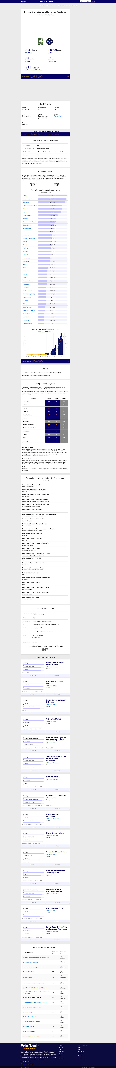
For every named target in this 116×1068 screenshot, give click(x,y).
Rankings (57, 675)
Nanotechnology (27, 297)
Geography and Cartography (29, 238)
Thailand (80, 1055)
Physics (25, 212)
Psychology (26, 248)
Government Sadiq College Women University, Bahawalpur (56, 758)
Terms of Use (84, 1067)
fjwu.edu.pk (58, 116)
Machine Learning (27, 313)
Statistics (25, 277)
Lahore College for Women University (56, 701)
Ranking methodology (27, 1064)
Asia (47, 5)
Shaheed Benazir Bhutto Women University (55, 663)
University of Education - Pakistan (55, 682)
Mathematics (26, 258)
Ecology (25, 241)
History (25, 274)
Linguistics (25, 300)
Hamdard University (30, 1031)
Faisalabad (61, 1058)
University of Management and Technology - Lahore (56, 739)
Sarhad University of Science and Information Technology (56, 928)
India (79, 1047)
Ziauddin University (29, 1026)
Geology (25, 244)
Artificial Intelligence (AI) (29, 294)
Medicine (25, 218)
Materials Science (27, 235)
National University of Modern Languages (35, 983)
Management (26, 320)
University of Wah (52, 777)
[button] (36, 183)
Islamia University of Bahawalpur (53, 815)
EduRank (51, 14)
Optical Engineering (27, 323)
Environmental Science (28, 198)
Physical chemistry (27, 290)
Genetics (25, 267)
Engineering (26, 202)
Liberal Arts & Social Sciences (30, 205)
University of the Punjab (55, 908)
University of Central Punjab (56, 852)
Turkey (79, 1058)
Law (24, 231)
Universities (41, 5)
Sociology (25, 251)
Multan (60, 1055)
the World (29, 52)
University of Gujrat (53, 719)
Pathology (25, 303)
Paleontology (26, 284)
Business (25, 264)
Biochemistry (26, 261)
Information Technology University (33, 1007)
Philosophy (25, 254)
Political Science (27, 228)
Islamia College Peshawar (55, 833)
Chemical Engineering (28, 280)
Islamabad (61, 1051)
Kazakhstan (81, 1051)
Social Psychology (27, 307)
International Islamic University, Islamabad (54, 890)
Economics (25, 271)
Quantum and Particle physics (30, 221)
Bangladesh (81, 1053)
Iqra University (28, 1012)
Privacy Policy (92, 1067)
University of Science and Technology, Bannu (55, 872)
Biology (25, 195)
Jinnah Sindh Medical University (32, 1021)
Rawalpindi (57, 5)
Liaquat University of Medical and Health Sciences (37, 957)
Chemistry (25, 208)
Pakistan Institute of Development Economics (36, 987)
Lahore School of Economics (32, 1036)
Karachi (61, 1047)
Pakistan (52, 5)
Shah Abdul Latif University (56, 795)
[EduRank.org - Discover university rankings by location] (24, 1)
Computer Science (27, 215)
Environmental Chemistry (34, 70)
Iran (79, 1049)
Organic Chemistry (27, 225)
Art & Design (26, 317)
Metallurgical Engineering (29, 310)
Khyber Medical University (31, 962)
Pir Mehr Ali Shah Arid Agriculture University (36, 967)
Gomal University (29, 977)
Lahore (60, 1049)
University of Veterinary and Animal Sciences (36, 1002)
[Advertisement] (32, 27)
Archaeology (26, 287)
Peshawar (61, 1053)
